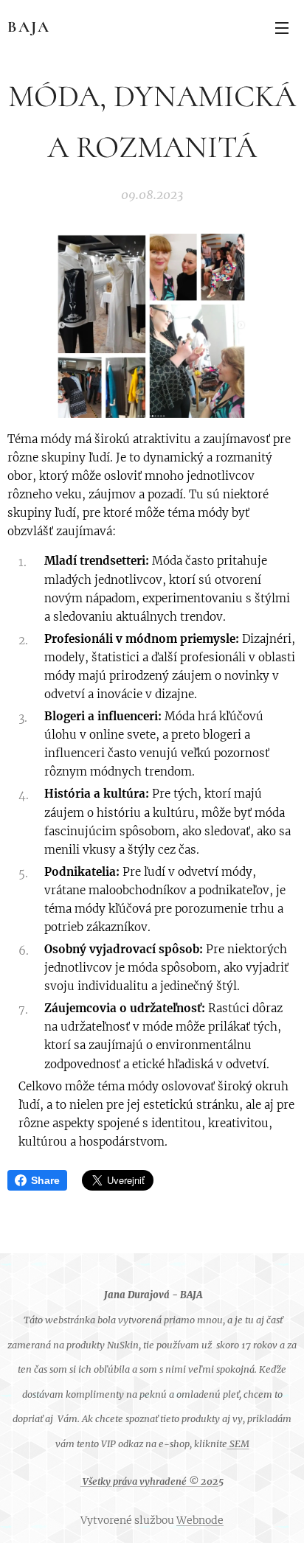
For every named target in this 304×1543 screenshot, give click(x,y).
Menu (282, 27)
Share (45, 1180)
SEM (238, 1443)
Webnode (200, 1520)
